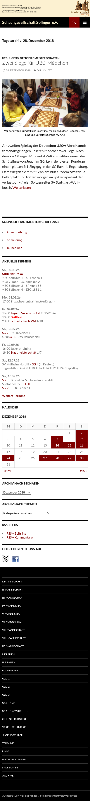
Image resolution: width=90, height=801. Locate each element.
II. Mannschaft (12, 589)
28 (57, 458)
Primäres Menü (85, 22)
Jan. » (83, 471)
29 (69, 458)
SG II (35, 364)
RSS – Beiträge (16, 533)
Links (5, 751)
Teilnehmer (14, 248)
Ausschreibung (17, 232)
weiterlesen (23, 187)
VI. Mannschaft (13, 622)
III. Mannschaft (13, 597)
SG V (5, 333)
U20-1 (6, 678)
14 (57, 445)
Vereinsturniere (14, 727)
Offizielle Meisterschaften (39, 58)
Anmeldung (14, 240)
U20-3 (6, 694)
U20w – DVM (10, 670)
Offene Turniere (14, 719)
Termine (8, 743)
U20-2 (6, 686)
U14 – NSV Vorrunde (16, 710)
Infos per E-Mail (14, 759)
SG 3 (12, 337)
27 (45, 458)
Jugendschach (12, 735)
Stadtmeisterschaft (23, 352)
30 (81, 458)
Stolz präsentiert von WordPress (58, 795)
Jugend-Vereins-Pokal (25, 313)
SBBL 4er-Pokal (13, 274)
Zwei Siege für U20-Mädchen (35, 62)
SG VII (6, 388)
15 (69, 445)
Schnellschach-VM (23, 321)
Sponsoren (10, 767)
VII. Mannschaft (13, 630)
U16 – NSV (8, 702)
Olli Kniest (44, 70)
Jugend (13, 58)
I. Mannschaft (12, 581)
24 (8, 458)
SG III (27, 384)
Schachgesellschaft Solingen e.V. (30, 22)
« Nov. (7, 471)
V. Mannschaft (12, 613)
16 (81, 445)
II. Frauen (9, 662)
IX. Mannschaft (13, 646)
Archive (8, 775)
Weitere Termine (13, 396)
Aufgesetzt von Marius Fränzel (19, 795)
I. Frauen (8, 654)
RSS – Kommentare (20, 537)
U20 (4, 58)
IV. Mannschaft (13, 605)
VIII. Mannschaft (14, 638)
